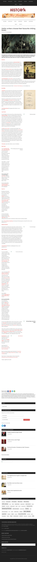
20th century (5, 504)
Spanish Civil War (7, 277)
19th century (26, 501)
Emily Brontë (9, 122)
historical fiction (6, 508)
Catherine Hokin (12, 506)
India (9, 511)
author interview (28, 504)
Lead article (9, 392)
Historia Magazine (18, 10)
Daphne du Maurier (9, 69)
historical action (23, 506)
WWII (33, 516)
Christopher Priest (12, 100)
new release (27, 511)
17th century (14, 501)
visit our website (6, 526)
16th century (8, 501)
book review (7, 506)
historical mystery (16, 508)
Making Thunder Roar (12, 352)
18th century (20, 501)
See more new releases (5, 454)
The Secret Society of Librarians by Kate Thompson (18, 447)
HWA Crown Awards (4, 511)
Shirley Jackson (6, 199)
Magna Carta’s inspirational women (14, 490)
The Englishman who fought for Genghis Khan (17, 475)
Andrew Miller (7, 128)
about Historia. (7, 528)
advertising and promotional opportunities (12, 530)
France (19, 506)
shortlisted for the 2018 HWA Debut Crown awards (10, 357)
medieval (21, 511)
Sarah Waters (11, 78)
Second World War (22, 514)
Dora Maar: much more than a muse (14, 483)
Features (6, 392)
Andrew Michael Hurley (5, 325)
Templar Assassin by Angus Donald (14, 432)
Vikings (11, 516)
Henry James (5, 260)
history (27, 508)
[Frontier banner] (18, 17)
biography (3, 506)
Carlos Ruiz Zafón (4, 274)
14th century (3, 501)
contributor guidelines (24, 530)
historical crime (29, 506)
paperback (4, 514)
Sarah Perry (15, 325)
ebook (16, 506)
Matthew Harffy (16, 511)
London (12, 511)
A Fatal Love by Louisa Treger (13, 439)
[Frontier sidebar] (7, 461)
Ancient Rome (17, 504)
